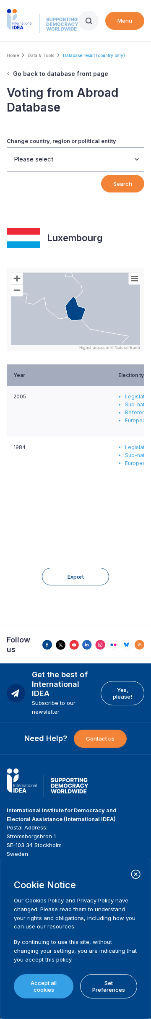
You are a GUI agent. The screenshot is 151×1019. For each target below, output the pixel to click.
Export (76, 576)
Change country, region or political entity (61, 141)
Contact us (100, 738)
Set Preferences (108, 986)
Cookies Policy (44, 900)
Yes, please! (122, 693)
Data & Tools (41, 55)
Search (122, 183)
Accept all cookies (44, 986)
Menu (124, 20)
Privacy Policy (95, 900)
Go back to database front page (60, 73)
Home (13, 55)
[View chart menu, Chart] (135, 279)
